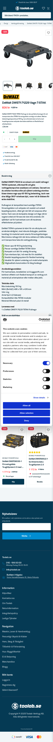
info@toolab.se (13, 569)
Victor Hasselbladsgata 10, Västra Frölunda (23, 577)
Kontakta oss (8, 598)
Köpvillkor (7, 593)
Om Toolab (7, 603)
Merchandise (8, 661)
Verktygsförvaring (17, 23)
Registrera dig (8, 684)
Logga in (6, 679)
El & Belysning (9, 656)
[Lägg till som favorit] (43, 8)
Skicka (24, 535)
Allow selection (26, 413)
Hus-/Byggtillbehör (11, 651)
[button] (48, 15)
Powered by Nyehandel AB (26, 729)
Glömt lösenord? (10, 689)
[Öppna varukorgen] (48, 8)
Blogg (5, 666)
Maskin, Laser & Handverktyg (16, 631)
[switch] (46, 371)
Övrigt (6, 23)
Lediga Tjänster (9, 618)
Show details (39, 397)
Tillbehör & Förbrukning (13, 646)
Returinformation (10, 608)
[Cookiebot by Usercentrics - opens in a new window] (39, 319)
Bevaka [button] (40, 481)
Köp (13, 481)
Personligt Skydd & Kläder (14, 636)
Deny (26, 420)
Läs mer (5, 126)
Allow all (26, 405)
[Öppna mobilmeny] (4, 8)
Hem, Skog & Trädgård (12, 641)
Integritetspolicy (10, 613)
